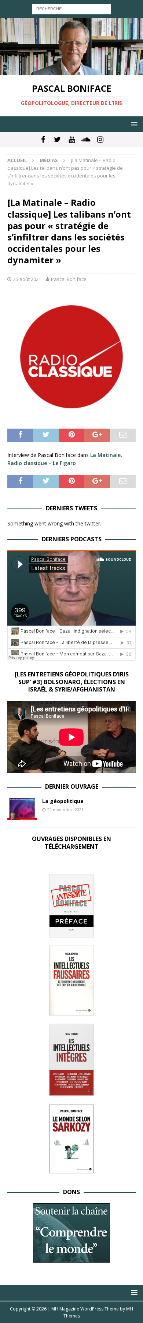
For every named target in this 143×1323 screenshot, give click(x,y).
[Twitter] (57, 139)
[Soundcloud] (86, 139)
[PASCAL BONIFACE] (71, 70)
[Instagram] (100, 139)
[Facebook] (43, 139)
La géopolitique (63, 801)
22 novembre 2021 (65, 809)
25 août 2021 (27, 279)
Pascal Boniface (69, 279)
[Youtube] (71, 139)
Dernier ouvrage (71, 786)
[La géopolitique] (22, 809)
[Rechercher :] (71, 8)
